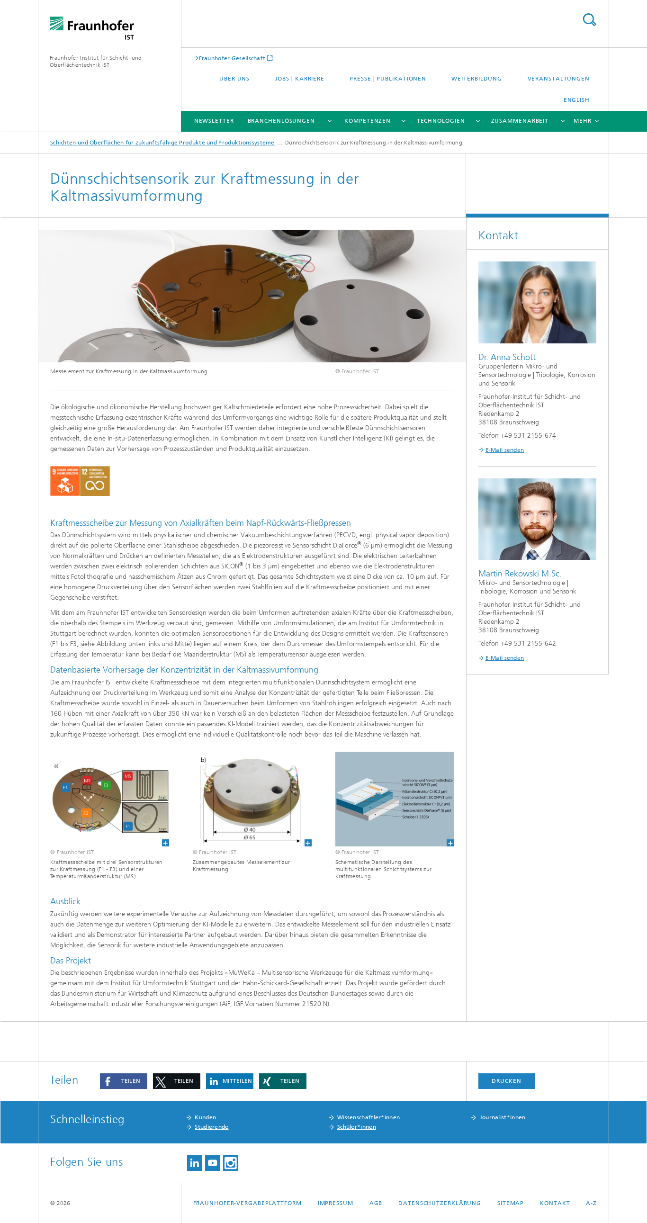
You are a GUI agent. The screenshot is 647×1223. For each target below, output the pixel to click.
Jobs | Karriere (300, 78)
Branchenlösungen (281, 120)
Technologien (441, 120)
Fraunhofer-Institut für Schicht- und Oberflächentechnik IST (96, 61)
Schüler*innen (356, 1127)
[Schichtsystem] (394, 799)
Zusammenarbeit (520, 120)
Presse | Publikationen (388, 78)
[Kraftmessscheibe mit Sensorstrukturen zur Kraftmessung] (109, 799)
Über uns (234, 78)
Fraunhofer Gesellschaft (232, 58)
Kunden (205, 1117)
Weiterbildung (476, 78)
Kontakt (555, 1203)
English (577, 100)
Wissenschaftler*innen (368, 1117)
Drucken (506, 1081)
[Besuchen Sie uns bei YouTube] (212, 1163)
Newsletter (214, 120)
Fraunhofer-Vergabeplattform (247, 1203)
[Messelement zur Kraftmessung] (252, 799)
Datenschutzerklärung (439, 1203)
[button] (123, 1081)
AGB (376, 1203)
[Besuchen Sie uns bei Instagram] (230, 1163)
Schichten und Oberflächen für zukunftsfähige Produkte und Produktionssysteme (162, 142)
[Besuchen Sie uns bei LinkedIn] (194, 1163)
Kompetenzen (367, 120)
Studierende (211, 1127)
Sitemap (510, 1203)
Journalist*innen (503, 1117)
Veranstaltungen (559, 78)
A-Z (591, 1203)
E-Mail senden (504, 450)
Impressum (335, 1203)
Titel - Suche (589, 19)
